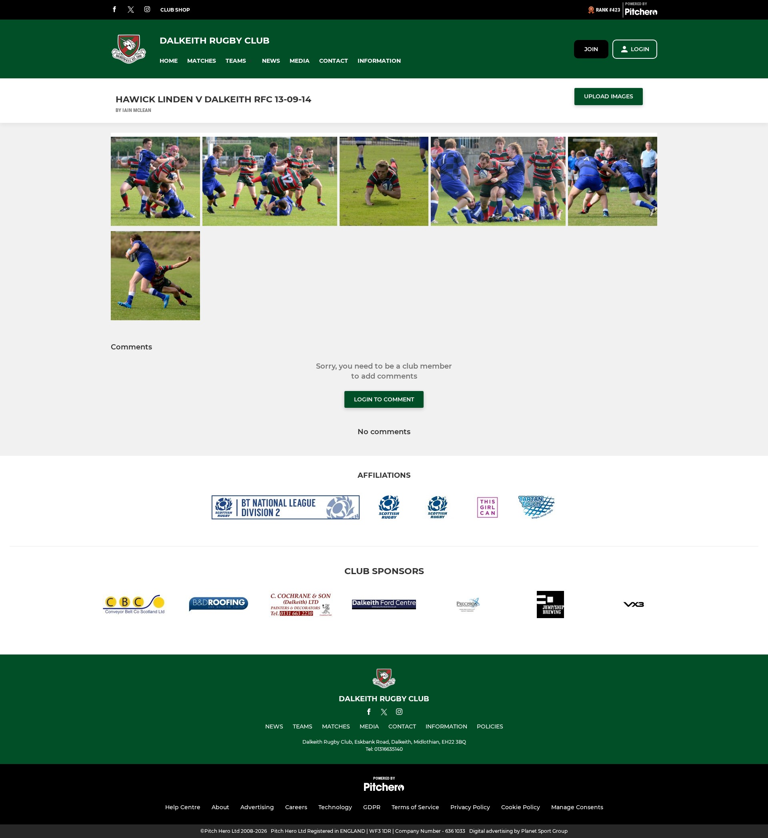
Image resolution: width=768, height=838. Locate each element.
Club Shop (175, 10)
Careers (296, 807)
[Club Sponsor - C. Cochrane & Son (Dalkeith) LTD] (301, 606)
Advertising (257, 807)
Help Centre (182, 807)
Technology (335, 807)
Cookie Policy (520, 807)
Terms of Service (415, 807)
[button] (168, 61)
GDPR (371, 807)
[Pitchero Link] (641, 13)
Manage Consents (577, 807)
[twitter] (131, 10)
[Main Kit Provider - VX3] (634, 606)
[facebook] (114, 10)
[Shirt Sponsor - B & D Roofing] (218, 606)
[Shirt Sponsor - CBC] (134, 606)
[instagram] (147, 10)
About (220, 807)
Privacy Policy (470, 807)
